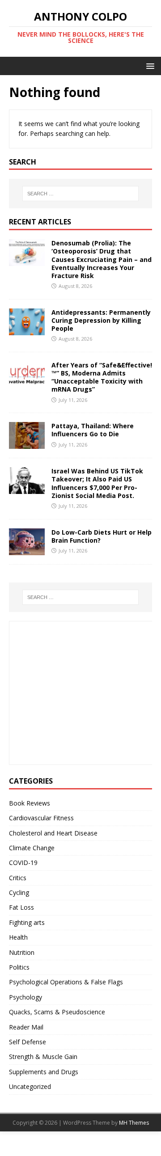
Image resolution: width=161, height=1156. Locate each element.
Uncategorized (30, 1086)
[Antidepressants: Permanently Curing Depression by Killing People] (27, 329)
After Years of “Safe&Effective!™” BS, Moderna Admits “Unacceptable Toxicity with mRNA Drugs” (101, 377)
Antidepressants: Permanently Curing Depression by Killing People (101, 320)
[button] (149, 65)
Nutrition (21, 952)
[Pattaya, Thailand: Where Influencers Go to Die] (27, 443)
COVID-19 (23, 862)
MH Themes (134, 1122)
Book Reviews (29, 803)
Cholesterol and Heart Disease (53, 833)
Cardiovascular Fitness (41, 818)
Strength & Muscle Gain (43, 1056)
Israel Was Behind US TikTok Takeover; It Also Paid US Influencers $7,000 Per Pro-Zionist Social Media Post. (97, 483)
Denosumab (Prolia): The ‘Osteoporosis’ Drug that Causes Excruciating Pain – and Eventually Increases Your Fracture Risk (101, 259)
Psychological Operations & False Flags (66, 982)
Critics (17, 877)
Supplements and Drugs (43, 1071)
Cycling (19, 892)
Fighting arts (27, 922)
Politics (19, 967)
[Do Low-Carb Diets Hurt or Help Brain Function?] (27, 549)
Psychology (25, 997)
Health (18, 937)
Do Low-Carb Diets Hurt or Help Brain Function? (101, 536)
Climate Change (32, 848)
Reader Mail (26, 1027)
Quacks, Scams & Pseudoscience (57, 1012)
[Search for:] (80, 193)
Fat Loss (21, 907)
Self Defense (27, 1042)
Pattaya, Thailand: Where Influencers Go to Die (92, 430)
